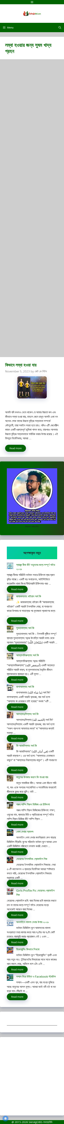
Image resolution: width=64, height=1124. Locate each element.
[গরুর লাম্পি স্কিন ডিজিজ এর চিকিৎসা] (10, 806)
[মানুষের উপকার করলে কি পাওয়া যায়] (10, 779)
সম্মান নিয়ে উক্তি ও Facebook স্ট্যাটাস (36, 976)
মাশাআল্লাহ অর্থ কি (25, 687)
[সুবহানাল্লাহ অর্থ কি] (10, 629)
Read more (15, 448)
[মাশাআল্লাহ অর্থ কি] (10, 688)
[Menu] (32, 2)
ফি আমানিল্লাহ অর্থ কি (26, 746)
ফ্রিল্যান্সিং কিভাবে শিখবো (27, 949)
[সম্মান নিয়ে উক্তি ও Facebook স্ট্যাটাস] (10, 978)
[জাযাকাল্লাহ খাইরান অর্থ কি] (10, 598)
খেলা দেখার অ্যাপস (24, 832)
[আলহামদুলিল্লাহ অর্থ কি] (10, 715)
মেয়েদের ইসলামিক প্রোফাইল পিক (31, 859)
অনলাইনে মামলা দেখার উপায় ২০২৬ (32, 922)
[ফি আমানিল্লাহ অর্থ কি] (10, 747)
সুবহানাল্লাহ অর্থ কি (25, 628)
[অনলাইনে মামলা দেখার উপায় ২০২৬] (10, 924)
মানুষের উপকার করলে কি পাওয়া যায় (32, 777)
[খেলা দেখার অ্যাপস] (10, 833)
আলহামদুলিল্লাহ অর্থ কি (27, 714)
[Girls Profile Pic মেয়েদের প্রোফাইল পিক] (10, 892)
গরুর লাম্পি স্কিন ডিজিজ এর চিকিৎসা (33, 804)
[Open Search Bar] (60, 27)
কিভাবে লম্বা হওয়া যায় (21, 365)
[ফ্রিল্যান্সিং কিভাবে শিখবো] (10, 951)
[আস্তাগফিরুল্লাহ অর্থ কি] (10, 657)
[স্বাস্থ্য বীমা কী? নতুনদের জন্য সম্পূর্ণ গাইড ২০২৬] (10, 566)
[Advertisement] (32, 210)
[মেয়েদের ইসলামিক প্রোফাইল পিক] (10, 860)
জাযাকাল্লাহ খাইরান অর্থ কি (28, 596)
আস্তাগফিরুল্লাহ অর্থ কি (27, 655)
